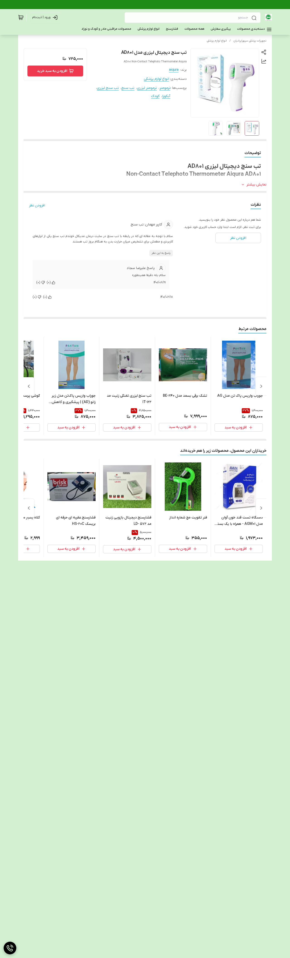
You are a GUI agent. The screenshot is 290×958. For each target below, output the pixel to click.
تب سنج (127, 88)
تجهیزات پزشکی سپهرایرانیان (249, 41)
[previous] (261, 386)
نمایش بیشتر (256, 184)
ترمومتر (165, 88)
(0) (49, 282)
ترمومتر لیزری (147, 88)
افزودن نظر (37, 205)
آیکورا (166, 96)
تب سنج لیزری (108, 88)
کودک (155, 96)
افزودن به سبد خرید (52, 71)
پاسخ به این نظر (161, 253)
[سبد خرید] (21, 17)
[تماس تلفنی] (10, 948)
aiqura (174, 70)
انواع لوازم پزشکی (217, 41)
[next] (28, 386)
